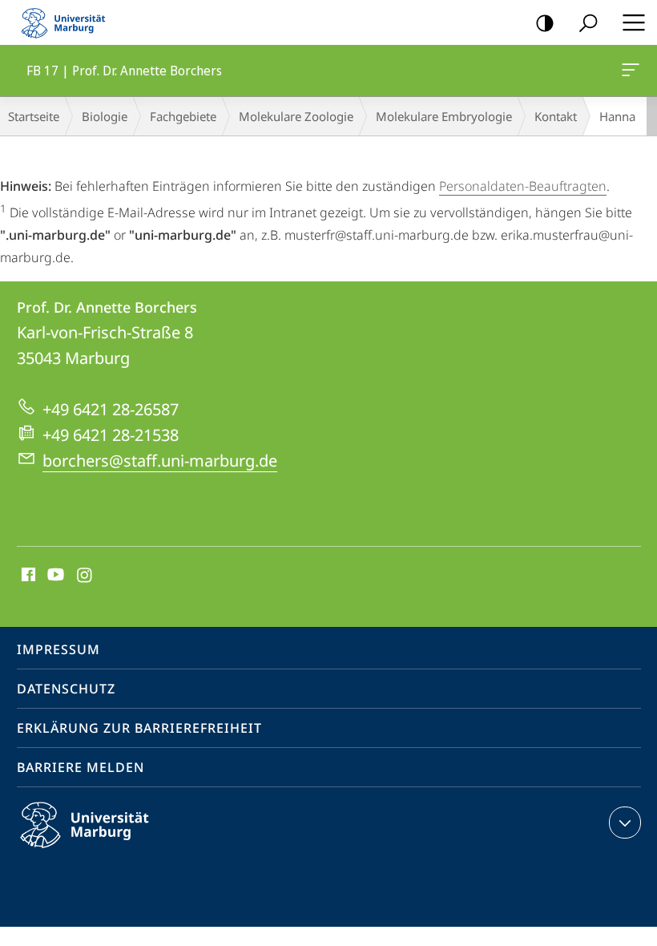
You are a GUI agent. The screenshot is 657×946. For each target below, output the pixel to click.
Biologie (104, 116)
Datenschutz (66, 688)
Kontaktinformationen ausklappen (625, 823)
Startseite (33, 116)
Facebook (27, 575)
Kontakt (555, 116)
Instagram (85, 575)
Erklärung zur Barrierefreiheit (139, 728)
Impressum (58, 649)
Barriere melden (80, 767)
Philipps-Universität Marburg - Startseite (68, 22)
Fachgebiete (183, 116)
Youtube (54, 575)
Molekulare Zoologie (296, 116)
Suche (588, 22)
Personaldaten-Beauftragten (523, 186)
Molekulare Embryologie (444, 116)
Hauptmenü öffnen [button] (633, 22)
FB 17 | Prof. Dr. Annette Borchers (633, 70)
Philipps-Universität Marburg (112, 850)
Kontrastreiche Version (544, 22)
